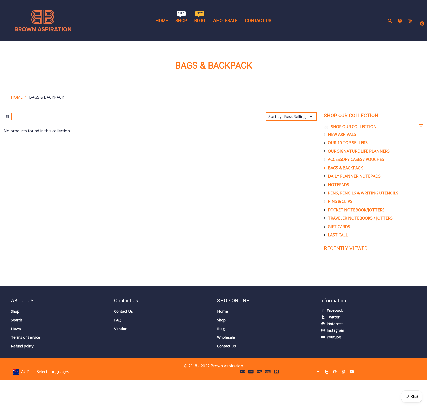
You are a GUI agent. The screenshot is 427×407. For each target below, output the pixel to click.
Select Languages (53, 371)
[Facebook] (317, 371)
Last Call (338, 235)
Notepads (338, 184)
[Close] (84, 378)
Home (17, 97)
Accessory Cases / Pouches (356, 159)
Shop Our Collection (354, 126)
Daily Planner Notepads (354, 176)
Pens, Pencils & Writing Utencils (363, 193)
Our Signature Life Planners (359, 151)
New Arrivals (342, 134)
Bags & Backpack (345, 168)
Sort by (275, 116)
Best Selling (295, 116)
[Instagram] (343, 371)
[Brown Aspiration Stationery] (43, 20)
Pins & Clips (340, 201)
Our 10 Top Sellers (348, 142)
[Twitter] (326, 371)
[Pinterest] (335, 371)
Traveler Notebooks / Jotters (360, 218)
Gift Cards (339, 226)
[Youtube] (352, 371)
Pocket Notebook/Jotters (356, 210)
